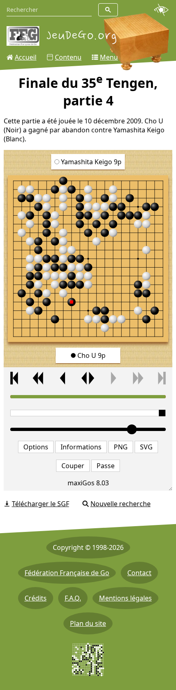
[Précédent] (63, 378)
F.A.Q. (73, 598)
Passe (106, 465)
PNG (121, 446)
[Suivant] (112, 378)
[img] (88, 258)
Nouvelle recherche (120, 503)
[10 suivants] (137, 378)
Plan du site (88, 623)
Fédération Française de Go (67, 572)
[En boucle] (88, 378)
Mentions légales (125, 598)
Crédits (36, 598)
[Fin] (162, 378)
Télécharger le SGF (40, 503)
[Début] (14, 378)
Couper (72, 465)
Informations (81, 446)
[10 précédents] (39, 378)
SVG (146, 446)
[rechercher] (108, 9)
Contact (139, 572)
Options (35, 446)
